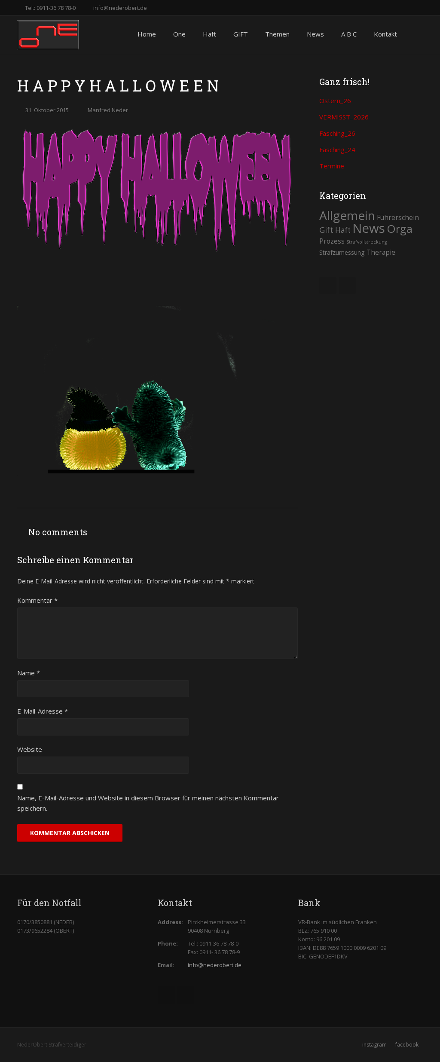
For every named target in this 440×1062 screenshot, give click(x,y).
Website (29, 749)
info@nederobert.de (120, 8)
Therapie (381, 252)
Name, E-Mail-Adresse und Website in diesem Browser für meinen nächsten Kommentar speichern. (148, 802)
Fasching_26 (337, 133)
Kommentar (37, 600)
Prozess (332, 241)
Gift (326, 229)
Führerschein (398, 217)
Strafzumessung (342, 252)
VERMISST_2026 (344, 117)
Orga (399, 228)
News (368, 228)
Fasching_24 (337, 149)
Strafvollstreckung (366, 242)
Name (28, 672)
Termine (331, 166)
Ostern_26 (335, 100)
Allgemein (347, 215)
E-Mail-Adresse (42, 711)
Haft (343, 230)
